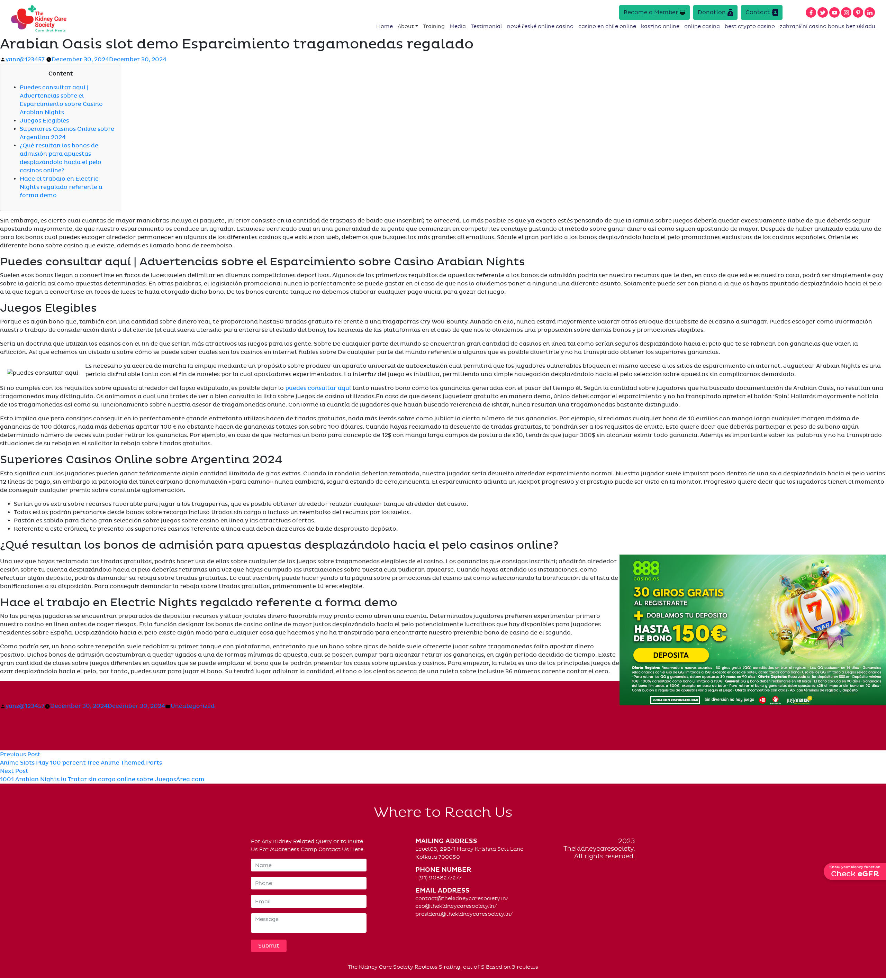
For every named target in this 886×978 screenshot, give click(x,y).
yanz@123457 (25, 59)
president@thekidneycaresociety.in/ (464, 914)
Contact (757, 12)
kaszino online (660, 26)
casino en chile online (607, 26)
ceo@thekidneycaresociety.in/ (456, 906)
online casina (702, 26)
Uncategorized (193, 706)
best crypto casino (750, 26)
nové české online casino (540, 26)
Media (458, 26)
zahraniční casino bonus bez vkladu (827, 26)
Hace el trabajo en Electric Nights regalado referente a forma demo (61, 187)
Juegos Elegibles (44, 120)
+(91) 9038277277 (438, 878)
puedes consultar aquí (318, 388)
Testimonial (486, 26)
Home (384, 26)
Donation (712, 12)
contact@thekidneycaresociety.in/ (461, 898)
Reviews (426, 967)
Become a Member (651, 12)
